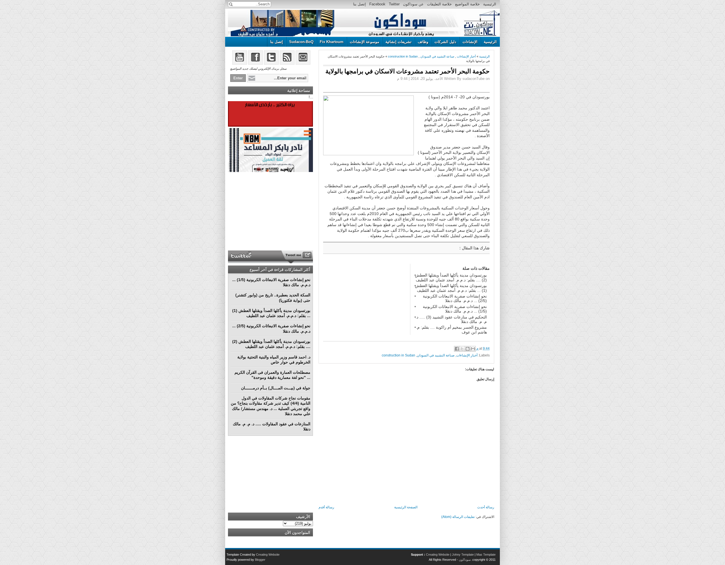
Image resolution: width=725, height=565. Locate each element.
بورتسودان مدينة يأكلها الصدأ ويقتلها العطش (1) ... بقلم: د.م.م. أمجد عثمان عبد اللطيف (451, 287)
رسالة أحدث (485, 507)
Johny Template (463, 554)
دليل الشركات (445, 42)
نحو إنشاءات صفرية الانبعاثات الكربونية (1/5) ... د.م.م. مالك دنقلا (455, 308)
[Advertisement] (365, 299)
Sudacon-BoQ (301, 42)
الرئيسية (489, 4)
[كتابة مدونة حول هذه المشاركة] (467, 349)
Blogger (260, 559)
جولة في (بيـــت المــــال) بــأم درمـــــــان (275, 388)
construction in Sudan (403, 56)
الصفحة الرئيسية (405, 507)
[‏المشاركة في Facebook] (457, 349)
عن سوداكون (413, 4)
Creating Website (437, 554)
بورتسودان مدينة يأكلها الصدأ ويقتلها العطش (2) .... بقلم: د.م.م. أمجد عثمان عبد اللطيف (451, 277)
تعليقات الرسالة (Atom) (458, 517)
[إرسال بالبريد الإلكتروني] (473, 349)
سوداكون (465, 559)
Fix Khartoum (332, 42)
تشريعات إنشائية (398, 42)
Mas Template (486, 554)
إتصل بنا (359, 4)
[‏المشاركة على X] (462, 349)
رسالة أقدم (326, 507)
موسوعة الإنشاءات (364, 42)
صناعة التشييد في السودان (437, 56)
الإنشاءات (469, 42)
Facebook (377, 4)
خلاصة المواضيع (467, 4)
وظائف (423, 42)
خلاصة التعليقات (439, 4)
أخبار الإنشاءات (466, 56)
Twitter (394, 4)
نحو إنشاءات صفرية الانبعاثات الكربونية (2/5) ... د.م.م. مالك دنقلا (455, 298)
